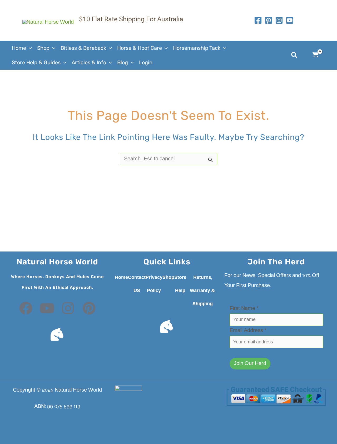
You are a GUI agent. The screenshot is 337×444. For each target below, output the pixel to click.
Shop (168, 277)
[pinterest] (268, 20)
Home (121, 277)
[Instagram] (279, 20)
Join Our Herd (250, 363)
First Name (244, 308)
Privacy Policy (154, 284)
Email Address (248, 330)
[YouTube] (290, 20)
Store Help (180, 284)
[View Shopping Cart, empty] (318, 55)
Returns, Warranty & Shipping (202, 290)
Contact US (137, 284)
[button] (29, 48)
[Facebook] (258, 20)
